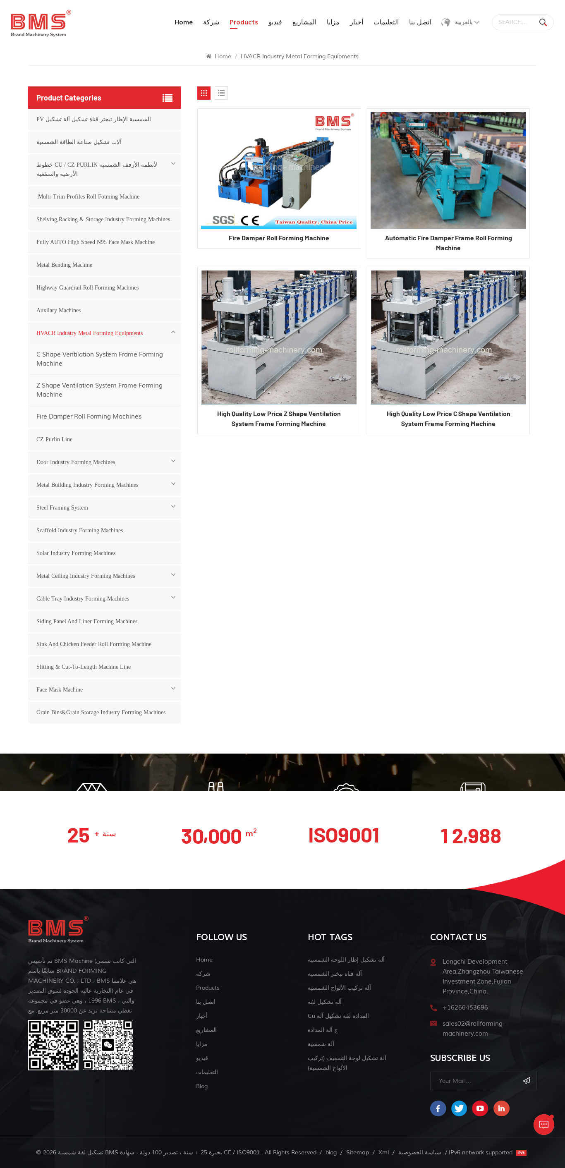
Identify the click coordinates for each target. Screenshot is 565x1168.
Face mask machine (59, 690)
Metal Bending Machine (64, 265)
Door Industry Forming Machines (75, 462)
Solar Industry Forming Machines (75, 553)
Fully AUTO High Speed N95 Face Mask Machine (95, 242)
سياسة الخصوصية (419, 1152)
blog (202, 1086)
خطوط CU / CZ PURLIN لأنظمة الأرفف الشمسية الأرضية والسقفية (96, 169)
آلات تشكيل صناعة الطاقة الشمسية (79, 142)
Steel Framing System (62, 508)
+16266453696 (465, 1008)
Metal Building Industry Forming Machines (87, 485)
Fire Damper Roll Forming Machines (88, 417)
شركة (211, 22)
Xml (383, 1152)
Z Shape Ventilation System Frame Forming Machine (99, 390)
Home (184, 22)
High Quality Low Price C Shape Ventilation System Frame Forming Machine (448, 418)
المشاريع (304, 22)
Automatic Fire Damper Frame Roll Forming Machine (448, 242)
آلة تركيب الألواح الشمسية (339, 987)
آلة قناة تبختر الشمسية (335, 973)
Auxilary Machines (58, 310)
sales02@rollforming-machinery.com (474, 1029)
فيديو (275, 22)
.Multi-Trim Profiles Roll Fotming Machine (87, 197)
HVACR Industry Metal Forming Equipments (89, 333)
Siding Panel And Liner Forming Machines (86, 621)
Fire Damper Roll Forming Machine (279, 238)
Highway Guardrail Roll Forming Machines (87, 288)
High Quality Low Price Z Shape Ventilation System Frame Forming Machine (279, 418)
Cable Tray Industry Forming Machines (82, 599)
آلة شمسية (321, 1044)
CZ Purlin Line (54, 439)
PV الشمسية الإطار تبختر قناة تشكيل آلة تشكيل (93, 119)
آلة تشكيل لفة (325, 1001)
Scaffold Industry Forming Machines (79, 530)
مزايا (333, 22)
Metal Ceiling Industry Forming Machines (85, 576)
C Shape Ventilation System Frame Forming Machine (99, 359)
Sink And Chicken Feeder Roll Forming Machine (93, 644)
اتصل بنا (420, 22)
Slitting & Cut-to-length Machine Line (83, 667)
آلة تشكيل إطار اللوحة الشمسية (346, 959)
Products (208, 987)
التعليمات (386, 22)
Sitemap (357, 1152)
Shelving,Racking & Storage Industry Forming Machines (103, 219)
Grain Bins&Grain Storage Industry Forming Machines (100, 712)
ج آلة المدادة (323, 1030)
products (244, 22)
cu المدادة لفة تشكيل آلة (338, 1016)
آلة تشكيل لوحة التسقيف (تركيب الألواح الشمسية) (347, 1063)
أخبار (356, 22)
